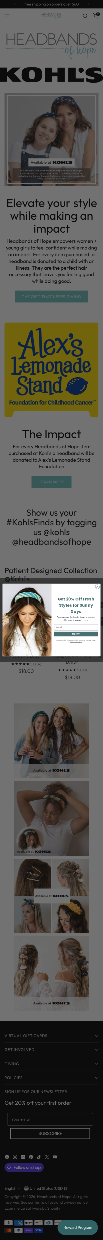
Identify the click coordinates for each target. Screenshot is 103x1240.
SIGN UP (76, 634)
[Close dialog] (97, 587)
